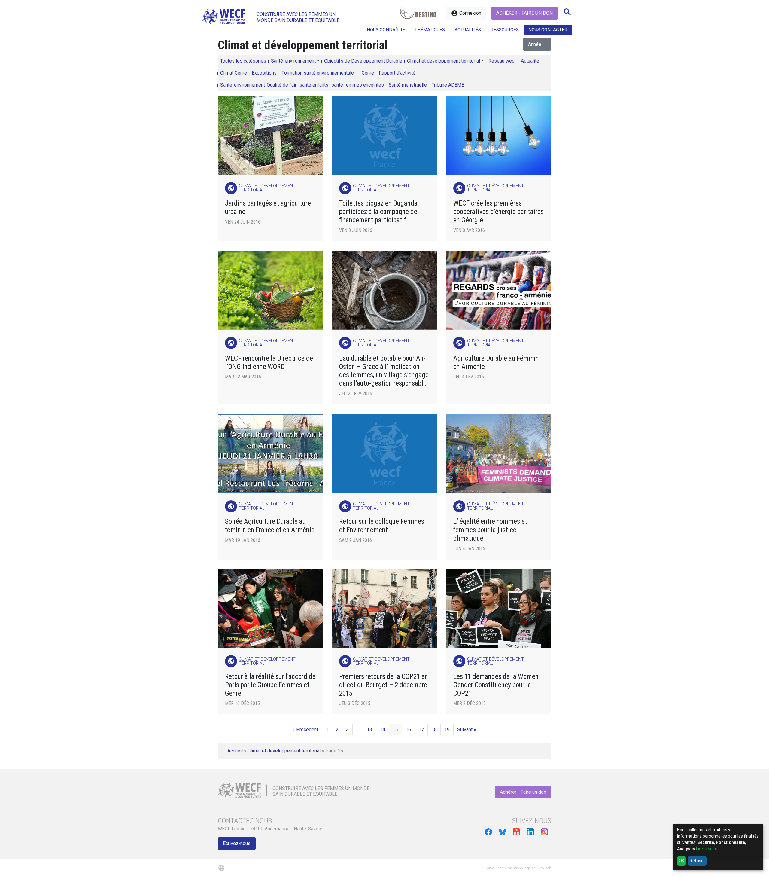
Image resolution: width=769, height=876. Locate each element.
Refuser (697, 860)
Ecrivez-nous (237, 843)
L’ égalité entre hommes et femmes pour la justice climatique (490, 529)
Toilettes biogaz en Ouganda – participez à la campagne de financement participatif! (381, 211)
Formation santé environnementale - (319, 73)
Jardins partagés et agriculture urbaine (268, 207)
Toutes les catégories (243, 61)
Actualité (530, 61)
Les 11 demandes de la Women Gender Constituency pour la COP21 (496, 685)
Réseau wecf (502, 61)
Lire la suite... (708, 848)
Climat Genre (233, 73)
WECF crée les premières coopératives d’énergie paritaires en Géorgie (498, 211)
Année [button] (535, 44)
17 (421, 729)
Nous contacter (547, 29)
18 (434, 729)
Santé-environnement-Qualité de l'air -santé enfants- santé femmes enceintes (302, 85)
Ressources (505, 29)
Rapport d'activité (397, 73)
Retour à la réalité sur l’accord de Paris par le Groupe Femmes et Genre (270, 685)
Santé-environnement (293, 61)
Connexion (466, 13)
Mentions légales (522, 868)
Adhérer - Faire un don (524, 13)
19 (447, 729)
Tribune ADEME (448, 85)
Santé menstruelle (408, 85)
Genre (368, 73)
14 (382, 729)
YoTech (545, 868)
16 (408, 729)
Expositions (264, 73)
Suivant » (466, 729)
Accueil (235, 751)
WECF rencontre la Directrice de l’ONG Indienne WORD (269, 362)
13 (369, 729)
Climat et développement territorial (443, 61)
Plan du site (493, 868)
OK (681, 860)
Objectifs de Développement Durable (363, 61)
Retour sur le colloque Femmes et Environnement (381, 525)
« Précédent (305, 729)
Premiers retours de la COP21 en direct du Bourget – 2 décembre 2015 (383, 685)
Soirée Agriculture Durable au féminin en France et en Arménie (270, 525)
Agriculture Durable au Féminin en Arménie (496, 362)
